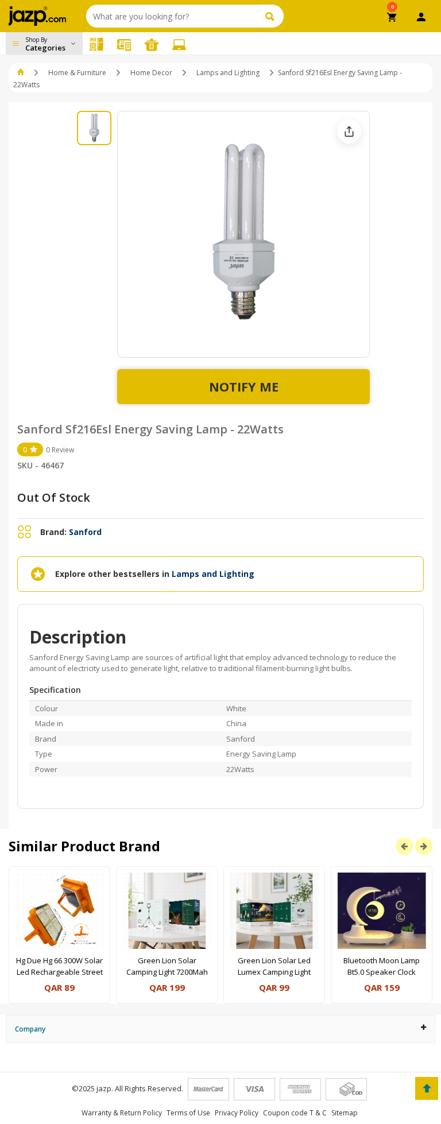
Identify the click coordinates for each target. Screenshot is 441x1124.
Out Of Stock (53, 497)
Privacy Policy (236, 1113)
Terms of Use (188, 1113)
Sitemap (344, 1113)
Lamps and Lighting (228, 72)
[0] (392, 18)
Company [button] (30, 1029)
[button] (21, 73)
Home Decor (151, 72)
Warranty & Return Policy (122, 1113)
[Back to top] (426, 1088)
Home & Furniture (77, 72)
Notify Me (243, 386)
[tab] (220, 1029)
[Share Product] (349, 131)
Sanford (85, 531)
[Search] (271, 16)
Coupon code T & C (295, 1113)
